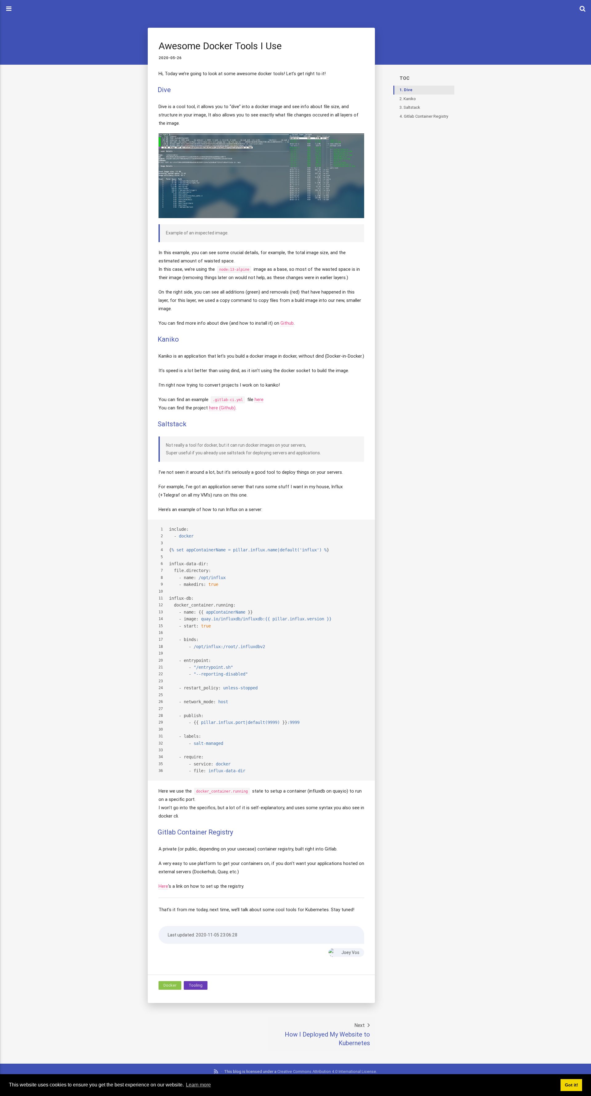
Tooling (196, 985)
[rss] (216, 1071)
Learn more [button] (198, 1084)
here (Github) (222, 408)
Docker (169, 985)
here (259, 399)
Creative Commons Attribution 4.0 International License (326, 1071)
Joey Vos (350, 952)
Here (163, 886)
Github (287, 323)
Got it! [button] (571, 1084)
